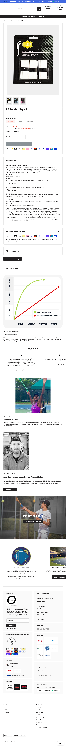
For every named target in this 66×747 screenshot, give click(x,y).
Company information (42, 727)
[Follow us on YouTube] (44, 629)
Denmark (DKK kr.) (17, 735)
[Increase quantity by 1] (23, 137)
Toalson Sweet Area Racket (44, 675)
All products (11, 20)
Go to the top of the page (12, 259)
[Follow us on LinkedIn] (47, 629)
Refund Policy (40, 722)
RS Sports (9, 113)
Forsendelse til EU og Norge (22, 1)
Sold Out (19, 144)
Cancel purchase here (42, 725)
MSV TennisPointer (42, 678)
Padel (5, 709)
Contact (38, 709)
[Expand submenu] (4, 8)
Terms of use (39, 720)
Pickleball (6, 712)
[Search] (39, 9)
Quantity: (9, 137)
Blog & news (39, 712)
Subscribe (11, 625)
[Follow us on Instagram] (41, 629)
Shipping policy (40, 717)
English (6, 735)
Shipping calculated (24, 128)
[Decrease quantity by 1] (14, 137)
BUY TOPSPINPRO (10, 489)
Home (4, 20)
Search (38, 714)
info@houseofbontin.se (46, 598)
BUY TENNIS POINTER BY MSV (33, 521)
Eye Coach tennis (41, 668)
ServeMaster (40, 673)
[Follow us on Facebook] (38, 629)
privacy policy (13, 628)
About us (38, 707)
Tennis (5, 707)
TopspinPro (40, 670)
